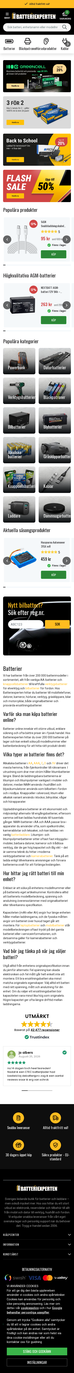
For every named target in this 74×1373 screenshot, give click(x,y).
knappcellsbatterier (15, 684)
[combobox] (37, 27)
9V (54, 763)
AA (30, 763)
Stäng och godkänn (37, 1351)
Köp (53, 254)
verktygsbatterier (56, 684)
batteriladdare (20, 834)
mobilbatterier (55, 925)
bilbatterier (32, 688)
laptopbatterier (30, 925)
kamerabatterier (42, 856)
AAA (37, 763)
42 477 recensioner (45, 1030)
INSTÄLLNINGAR (37, 1362)
